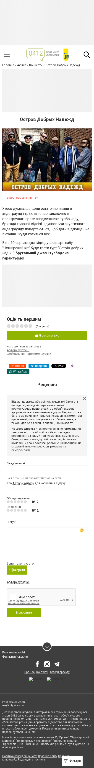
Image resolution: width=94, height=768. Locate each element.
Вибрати (19, 570)
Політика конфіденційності (19, 756)
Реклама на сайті (13, 652)
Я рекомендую (48, 335)
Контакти (42, 672)
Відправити (24, 612)
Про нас (29, 672)
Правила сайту (47, 756)
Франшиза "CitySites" (15, 656)
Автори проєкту (60, 672)
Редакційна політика (31, 759)
